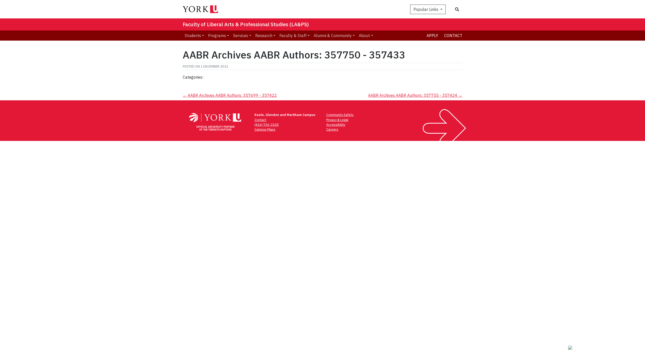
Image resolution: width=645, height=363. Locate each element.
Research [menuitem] (263, 35)
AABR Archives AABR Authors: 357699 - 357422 (230, 95)
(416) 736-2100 (266, 125)
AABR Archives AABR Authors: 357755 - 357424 (415, 95)
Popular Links (426, 9)
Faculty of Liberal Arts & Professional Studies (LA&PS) (246, 24)
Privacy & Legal (337, 120)
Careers (332, 129)
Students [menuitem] (193, 35)
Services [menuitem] (240, 35)
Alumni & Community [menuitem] (333, 35)
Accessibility (335, 125)
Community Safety (339, 115)
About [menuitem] (364, 35)
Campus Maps (264, 129)
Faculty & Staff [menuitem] (293, 35)
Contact (453, 35)
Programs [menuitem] (217, 35)
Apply (432, 35)
